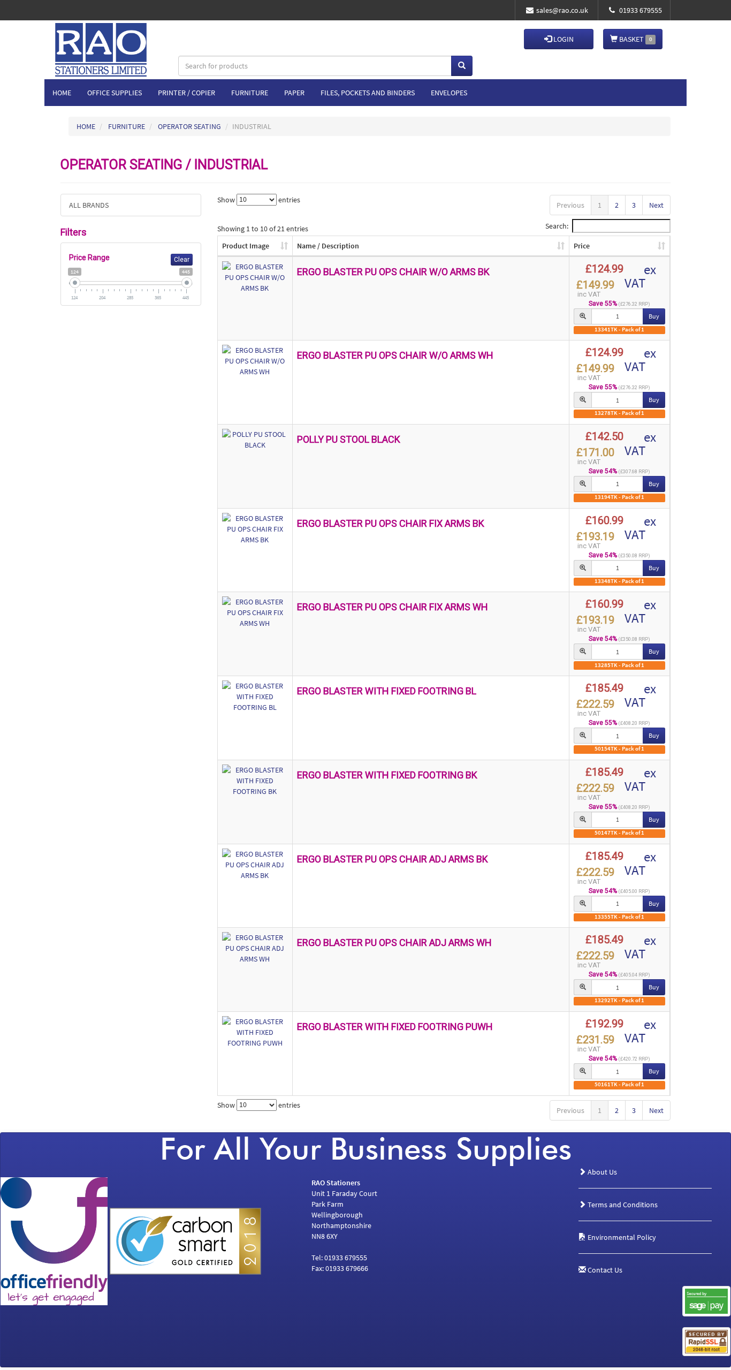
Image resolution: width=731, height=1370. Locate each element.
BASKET (635, 39)
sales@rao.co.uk (562, 10)
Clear (181, 259)
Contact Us (604, 1270)
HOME (86, 126)
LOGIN (563, 39)
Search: (556, 226)
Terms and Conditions (622, 1204)
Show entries (258, 199)
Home (61, 92)
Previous (570, 205)
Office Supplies (114, 92)
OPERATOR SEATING (189, 126)
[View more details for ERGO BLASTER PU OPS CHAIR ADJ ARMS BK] (255, 865)
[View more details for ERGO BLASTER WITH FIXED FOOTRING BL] (255, 696)
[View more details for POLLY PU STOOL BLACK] (255, 439)
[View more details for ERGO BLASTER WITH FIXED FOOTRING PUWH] (255, 1032)
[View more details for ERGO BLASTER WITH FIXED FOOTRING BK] (255, 781)
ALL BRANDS (89, 205)
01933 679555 (640, 10)
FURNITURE (126, 126)
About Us (601, 1172)
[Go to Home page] (118, 39)
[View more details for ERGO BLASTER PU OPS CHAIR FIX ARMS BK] (255, 529)
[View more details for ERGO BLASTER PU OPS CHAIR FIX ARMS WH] (255, 612)
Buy (654, 316)
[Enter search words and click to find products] (462, 66)
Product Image (245, 246)
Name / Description (328, 246)
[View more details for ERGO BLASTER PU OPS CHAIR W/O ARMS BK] (255, 277)
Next (656, 205)
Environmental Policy (621, 1237)
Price (582, 246)
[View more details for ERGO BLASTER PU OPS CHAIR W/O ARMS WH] (255, 361)
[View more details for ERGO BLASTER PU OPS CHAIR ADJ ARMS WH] (255, 948)
